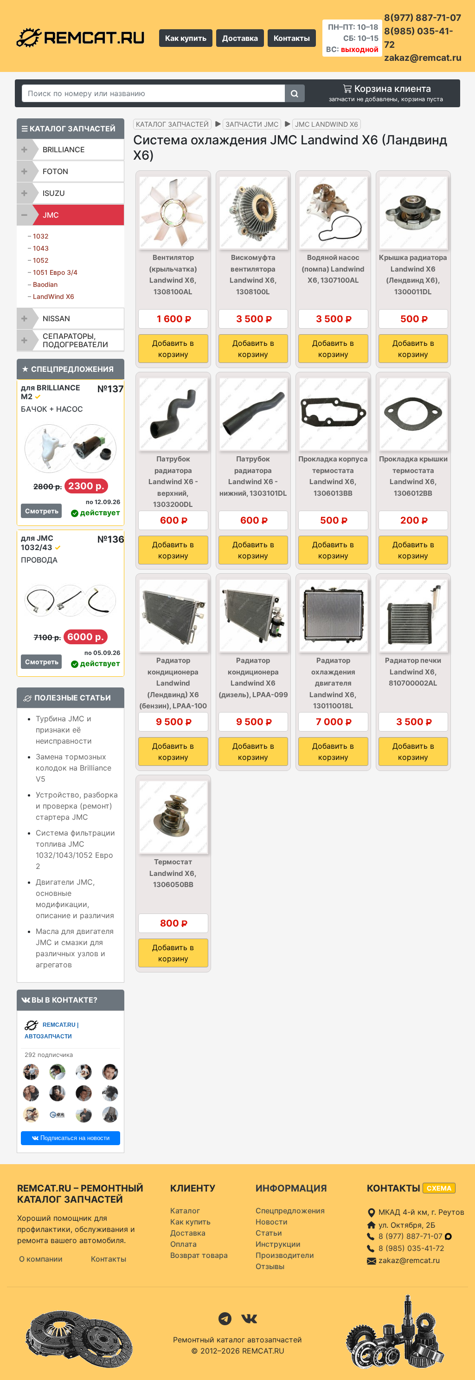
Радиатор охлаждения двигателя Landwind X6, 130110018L (333, 683)
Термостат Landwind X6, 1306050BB (173, 873)
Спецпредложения (290, 1210)
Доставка (240, 38)
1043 (41, 248)
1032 (41, 236)
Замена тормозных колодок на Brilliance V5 (73, 768)
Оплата (183, 1244)
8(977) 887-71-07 (422, 17)
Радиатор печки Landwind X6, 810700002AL (413, 671)
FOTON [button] (55, 171)
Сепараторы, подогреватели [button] (75, 340)
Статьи (269, 1232)
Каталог (185, 1210)
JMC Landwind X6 (326, 124)
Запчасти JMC (251, 124)
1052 (41, 260)
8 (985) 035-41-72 (411, 1248)
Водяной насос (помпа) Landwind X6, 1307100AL (333, 269)
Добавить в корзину (173, 348)
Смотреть (41, 511)
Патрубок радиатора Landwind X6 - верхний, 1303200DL (173, 481)
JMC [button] (51, 215)
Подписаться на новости (74, 1137)
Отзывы (270, 1266)
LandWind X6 (53, 296)
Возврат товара (199, 1255)
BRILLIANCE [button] (64, 149)
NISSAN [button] (56, 318)
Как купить (185, 38)
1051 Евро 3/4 (55, 272)
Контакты (292, 38)
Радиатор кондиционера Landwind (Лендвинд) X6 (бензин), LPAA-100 (173, 683)
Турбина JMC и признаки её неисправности (64, 729)
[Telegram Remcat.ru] (224, 1317)
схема (439, 1188)
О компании (41, 1258)
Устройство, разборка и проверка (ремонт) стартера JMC (77, 806)
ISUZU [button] (54, 193)
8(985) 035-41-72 (418, 38)
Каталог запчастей (172, 124)
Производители (285, 1255)
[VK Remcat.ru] (249, 1317)
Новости (272, 1221)
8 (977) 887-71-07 (412, 1236)
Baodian (45, 284)
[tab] (70, 149)
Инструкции (278, 1244)
